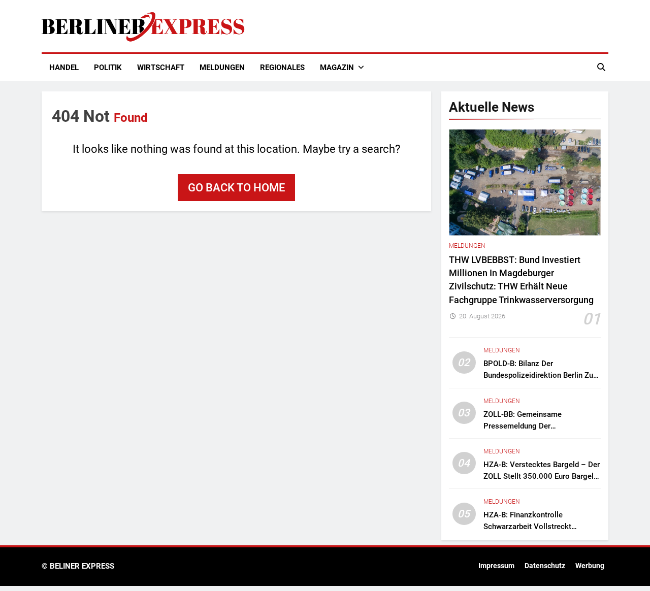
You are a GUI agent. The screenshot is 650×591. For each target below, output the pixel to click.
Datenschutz (545, 566)
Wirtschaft (160, 67)
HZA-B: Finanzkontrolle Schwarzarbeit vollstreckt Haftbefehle (527, 526)
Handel (64, 67)
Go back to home (236, 187)
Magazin (337, 67)
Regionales (282, 67)
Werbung (589, 566)
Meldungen (222, 67)
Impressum (496, 566)
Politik (108, 67)
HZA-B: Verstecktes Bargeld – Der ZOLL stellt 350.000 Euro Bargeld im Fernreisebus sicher (541, 476)
